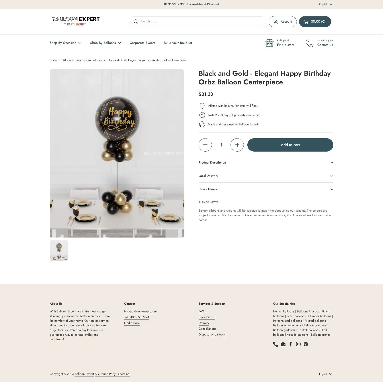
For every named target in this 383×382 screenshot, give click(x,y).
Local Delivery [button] (208, 175)
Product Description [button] (212, 162)
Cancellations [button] (208, 189)
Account (286, 21)
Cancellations (207, 328)
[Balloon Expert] (76, 22)
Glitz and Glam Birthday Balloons (82, 60)
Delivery (204, 323)
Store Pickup (207, 317)
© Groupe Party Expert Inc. (112, 374)
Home (53, 60)
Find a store (132, 323)
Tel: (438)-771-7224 (136, 317)
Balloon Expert (84, 374)
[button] (205, 145)
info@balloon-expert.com (140, 311)
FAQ (201, 311)
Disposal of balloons (212, 334)
